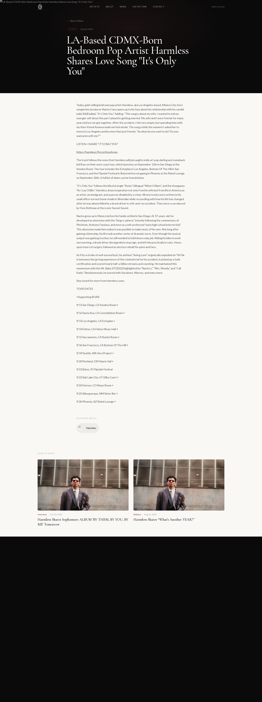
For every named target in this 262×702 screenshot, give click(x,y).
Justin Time (139, 6)
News (123, 6)
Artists (94, 6)
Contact (158, 6)
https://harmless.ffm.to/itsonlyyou (97, 152)
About (110, 6)
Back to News (76, 21)
